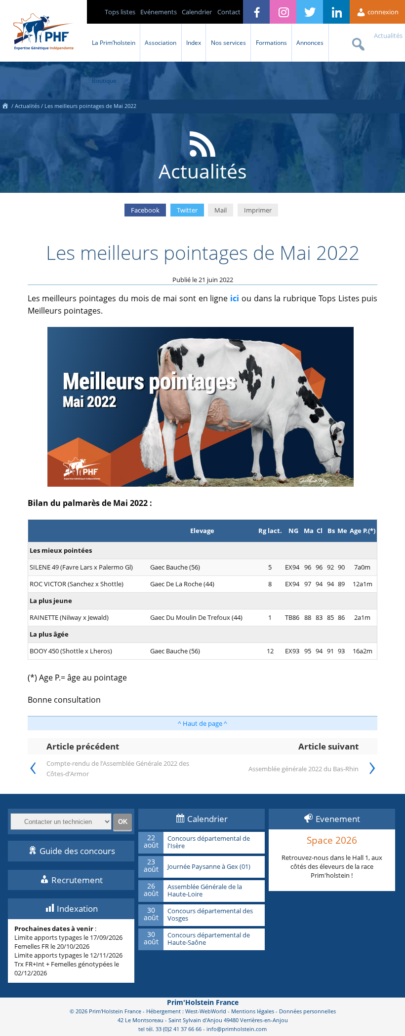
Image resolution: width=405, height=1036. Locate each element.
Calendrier (197, 11)
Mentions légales (252, 1011)
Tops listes (120, 11)
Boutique (104, 80)
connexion (382, 11)
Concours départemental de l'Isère (208, 842)
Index (193, 42)
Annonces (310, 42)
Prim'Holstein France (203, 1002)
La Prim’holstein (113, 42)
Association (160, 42)
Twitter (187, 210)
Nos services (228, 42)
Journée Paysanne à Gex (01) (208, 867)
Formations (271, 42)
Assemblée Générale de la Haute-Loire (204, 890)
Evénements (158, 11)
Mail (220, 210)
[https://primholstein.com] (5, 105)
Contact (229, 11)
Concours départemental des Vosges (210, 915)
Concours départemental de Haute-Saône (208, 939)
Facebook (145, 210)
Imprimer (258, 210)
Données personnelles (307, 1011)
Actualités (388, 35)
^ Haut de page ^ (202, 723)
